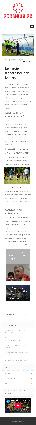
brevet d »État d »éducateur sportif (18, 188)
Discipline (27, 62)
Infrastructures (10, 378)
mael (23, 60)
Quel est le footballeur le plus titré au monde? (17, 354)
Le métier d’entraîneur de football (16, 360)
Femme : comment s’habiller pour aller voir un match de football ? (17, 339)
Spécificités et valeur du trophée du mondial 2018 (16, 346)
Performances (9, 383)
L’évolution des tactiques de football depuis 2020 (17, 332)
